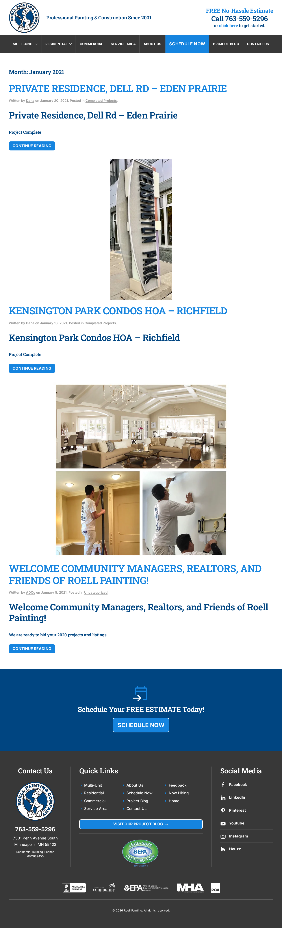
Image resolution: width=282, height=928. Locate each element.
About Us (152, 44)
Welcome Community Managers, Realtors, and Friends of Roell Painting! (135, 574)
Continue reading (32, 146)
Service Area (123, 44)
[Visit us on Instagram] (223, 836)
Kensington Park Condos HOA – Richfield (118, 310)
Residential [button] (56, 44)
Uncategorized (96, 593)
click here (228, 25)
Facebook (238, 784)
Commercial (91, 44)
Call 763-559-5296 (239, 18)
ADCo (30, 593)
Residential (94, 793)
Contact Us (258, 44)
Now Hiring (179, 793)
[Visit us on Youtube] (223, 823)
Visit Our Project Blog (138, 824)
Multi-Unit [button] (23, 44)
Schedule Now (187, 43)
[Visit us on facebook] (223, 784)
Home (174, 801)
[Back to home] (24, 17)
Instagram (238, 836)
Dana (30, 101)
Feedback (178, 785)
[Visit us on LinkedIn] (223, 797)
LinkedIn (237, 797)
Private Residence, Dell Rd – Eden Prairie (118, 88)
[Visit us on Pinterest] (223, 810)
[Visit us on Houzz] (223, 849)
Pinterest (237, 810)
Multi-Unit (93, 785)
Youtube (236, 823)
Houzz (235, 849)
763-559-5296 (35, 829)
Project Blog (226, 44)
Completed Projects (101, 101)
